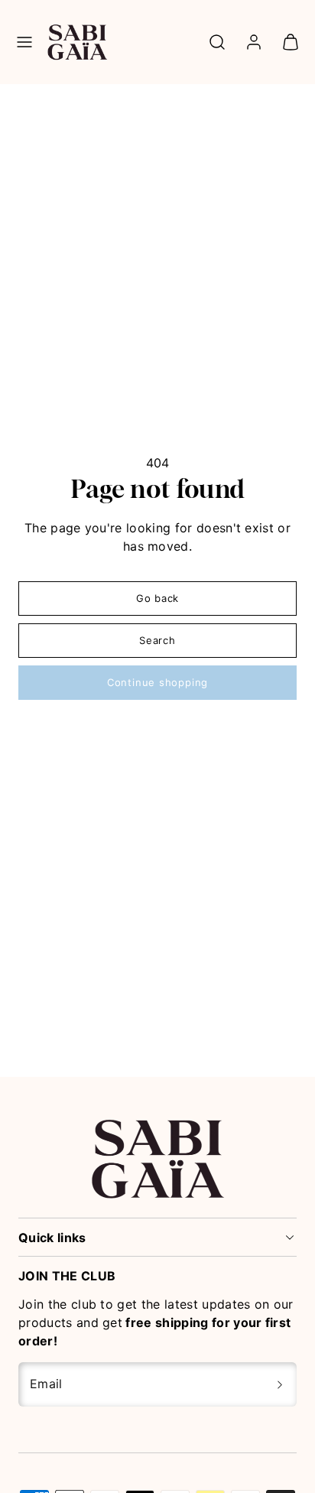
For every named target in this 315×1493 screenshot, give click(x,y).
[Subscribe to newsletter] (280, 1384)
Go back (157, 598)
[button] (24, 42)
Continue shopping (157, 682)
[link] (253, 42)
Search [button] (157, 640)
